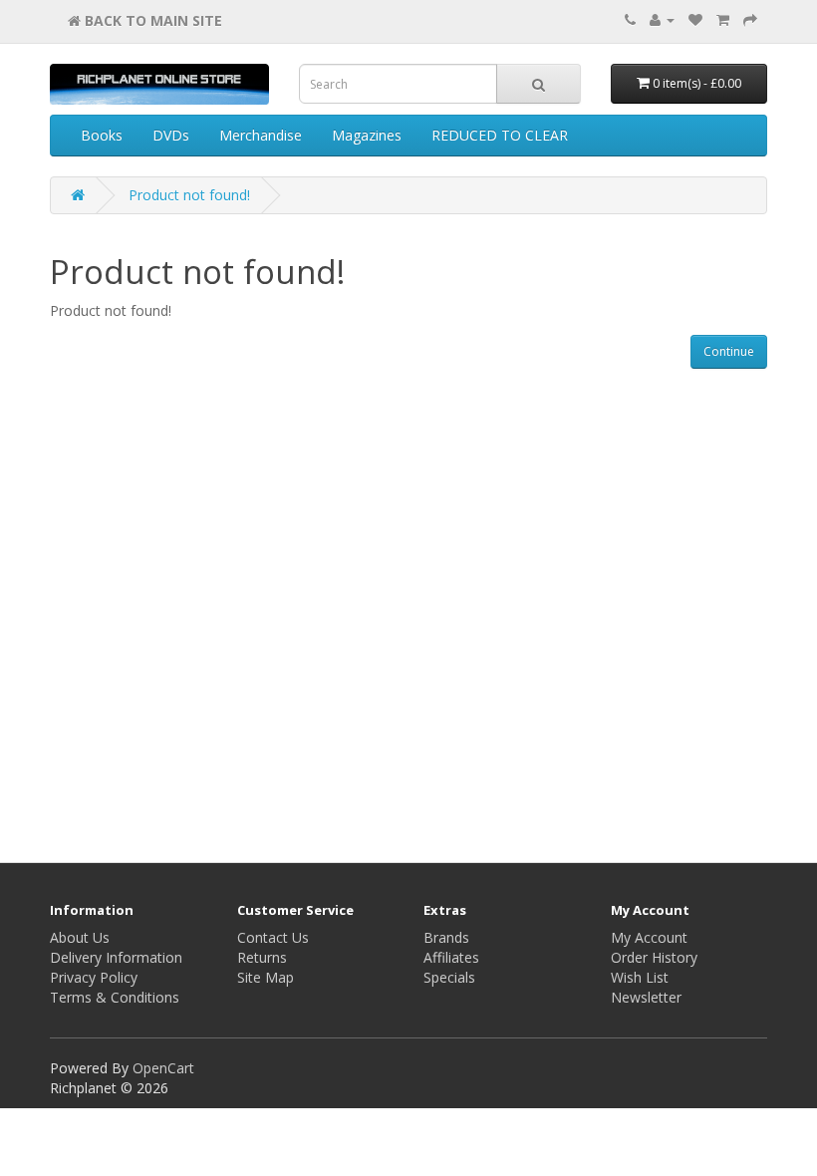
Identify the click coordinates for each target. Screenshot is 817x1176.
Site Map (265, 977)
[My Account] (662, 19)
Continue (728, 351)
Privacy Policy (93, 977)
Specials (449, 977)
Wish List (640, 977)
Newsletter (646, 997)
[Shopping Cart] (722, 19)
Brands (446, 937)
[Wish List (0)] (695, 19)
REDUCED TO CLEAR (499, 135)
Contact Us (273, 937)
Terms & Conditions (114, 997)
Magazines (367, 135)
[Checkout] (750, 19)
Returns (262, 957)
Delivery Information (116, 957)
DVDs (170, 135)
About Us (80, 937)
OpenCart (163, 1067)
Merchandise (260, 135)
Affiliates (451, 957)
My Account (649, 937)
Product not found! (189, 194)
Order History (654, 957)
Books (102, 135)
